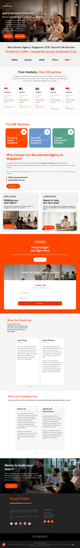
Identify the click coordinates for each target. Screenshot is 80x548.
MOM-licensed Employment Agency (20, 171)
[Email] (3, 544)
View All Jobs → (40, 259)
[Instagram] (52, 521)
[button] (76, 5)
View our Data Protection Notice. (40, 535)
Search (41, 303)
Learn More (12, 186)
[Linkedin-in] (45, 521)
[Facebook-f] (48, 521)
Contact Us (11, 486)
